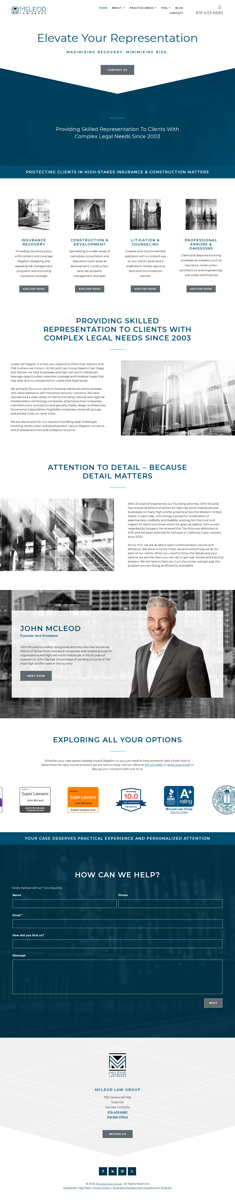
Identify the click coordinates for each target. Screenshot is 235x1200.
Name (17, 895)
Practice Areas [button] (142, 8)
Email (18, 915)
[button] (103, 1171)
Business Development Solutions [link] (134, 1187)
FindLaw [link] (166, 1187)
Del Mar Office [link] (117, 1117)
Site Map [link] (85, 1187)
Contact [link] (176, 13)
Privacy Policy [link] (102, 1187)
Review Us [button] (117, 1134)
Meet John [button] (36, 675)
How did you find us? (28, 935)
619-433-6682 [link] (209, 12)
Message (19, 955)
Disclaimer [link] (70, 1187)
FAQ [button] (164, 8)
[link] (29, 10)
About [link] (117, 8)
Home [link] (103, 8)
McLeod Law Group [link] (109, 1183)
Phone (123, 895)
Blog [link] (179, 8)
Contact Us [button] (117, 69)
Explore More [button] (34, 288)
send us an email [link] (178, 765)
